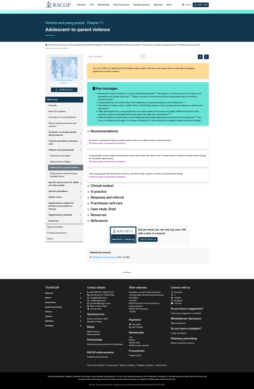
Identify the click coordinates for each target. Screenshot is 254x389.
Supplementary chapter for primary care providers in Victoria (61, 206)
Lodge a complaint (178, 333)
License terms (161, 365)
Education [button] (81, 4)
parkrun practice (136, 306)
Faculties (49, 326)
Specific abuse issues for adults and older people (64, 184)
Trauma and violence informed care (63, 142)
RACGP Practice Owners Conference (144, 303)
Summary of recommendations (62, 117)
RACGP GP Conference (138, 309)
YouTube (178, 303)
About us (49, 293)
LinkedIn (177, 298)
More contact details (98, 306)
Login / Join (201, 5)
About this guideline (57, 111)
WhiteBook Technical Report (104, 257)
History (48, 312)
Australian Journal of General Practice (145, 292)
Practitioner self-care (106, 203)
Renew (132, 340)
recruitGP (133, 300)
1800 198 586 (137, 327)
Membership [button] (103, 4)
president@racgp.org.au (100, 303)
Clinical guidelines (76, 45)
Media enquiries (93, 334)
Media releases (93, 332)
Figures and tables (55, 227)
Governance (50, 302)
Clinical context (102, 186)
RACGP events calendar (139, 345)
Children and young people (188, 45)
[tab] (81, 5)
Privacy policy (112, 365)
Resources (54, 221)
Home (50, 45)
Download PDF (66, 90)
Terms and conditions (96, 365)
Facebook (178, 292)
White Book (52, 99)
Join (131, 337)
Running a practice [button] (141, 4)
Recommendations (104, 131)
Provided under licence (57, 233)
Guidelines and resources (97, 357)
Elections (49, 321)
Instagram (178, 300)
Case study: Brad (103, 209)
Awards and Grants (53, 307)
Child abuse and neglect (60, 156)
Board (48, 298)
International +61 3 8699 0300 (101, 295)
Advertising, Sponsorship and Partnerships (105, 344)
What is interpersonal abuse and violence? (62, 124)
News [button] (169, 4)
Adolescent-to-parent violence (64, 167)
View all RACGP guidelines (114, 45)
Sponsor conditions (127, 365)
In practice (98, 192)
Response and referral (107, 197)
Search (50, 239)
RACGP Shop (134, 343)
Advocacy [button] (158, 4)
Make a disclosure (178, 323)
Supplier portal (135, 355)
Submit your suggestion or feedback (186, 313)
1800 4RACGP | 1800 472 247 (101, 292)
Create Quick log (148, 239)
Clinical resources (61, 45)
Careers (48, 316)
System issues (55, 197)
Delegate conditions (145, 365)
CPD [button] (92, 4)
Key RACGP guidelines (93, 45)
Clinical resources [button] (121, 4)
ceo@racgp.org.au (98, 300)
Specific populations (58, 191)
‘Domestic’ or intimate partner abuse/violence (63, 133)
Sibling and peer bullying (60, 161)
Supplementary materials (60, 215)
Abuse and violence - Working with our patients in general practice (151, 45)
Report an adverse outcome (182, 343)
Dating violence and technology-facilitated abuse (64, 175)
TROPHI (132, 312)
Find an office (95, 309)
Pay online (136, 324)
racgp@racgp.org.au (98, 298)
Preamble (53, 105)
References (99, 221)
